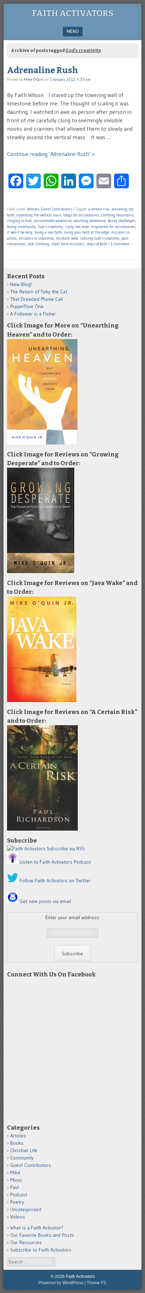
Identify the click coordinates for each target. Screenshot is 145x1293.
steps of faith (96, 243)
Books (17, 1143)
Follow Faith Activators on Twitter (55, 880)
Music (16, 1180)
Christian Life (23, 1150)
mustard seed (67, 238)
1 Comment (120, 243)
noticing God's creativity (99, 238)
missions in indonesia (36, 238)
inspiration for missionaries (113, 226)
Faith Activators (72, 13)
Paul (14, 1187)
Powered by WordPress (60, 1282)
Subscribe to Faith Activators (40, 1250)
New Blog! (21, 284)
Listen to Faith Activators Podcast (55, 862)
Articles (33, 209)
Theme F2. (97, 1282)
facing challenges (121, 220)
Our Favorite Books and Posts (42, 1235)
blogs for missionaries (81, 215)
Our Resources (26, 1242)
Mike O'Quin (34, 79)
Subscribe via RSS (66, 848)
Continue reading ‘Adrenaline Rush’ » (51, 153)
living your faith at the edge (86, 232)
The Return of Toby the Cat (38, 291)
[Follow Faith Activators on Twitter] (12, 880)
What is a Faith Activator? (36, 1227)
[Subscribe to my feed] (26, 848)
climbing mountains (117, 215)
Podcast (18, 1194)
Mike (15, 1172)
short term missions (67, 243)
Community (21, 1158)
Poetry (17, 1202)
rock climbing (38, 243)
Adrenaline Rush (42, 70)
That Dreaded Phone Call (36, 299)
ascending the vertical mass (39, 215)
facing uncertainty (21, 226)
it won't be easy (19, 232)
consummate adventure (52, 220)
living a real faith (48, 232)
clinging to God (19, 220)
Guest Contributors (56, 209)
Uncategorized (25, 1209)
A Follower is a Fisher (33, 314)
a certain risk (98, 209)
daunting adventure (90, 220)
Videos (17, 1217)
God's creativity (50, 226)
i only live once (77, 226)
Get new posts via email (45, 901)
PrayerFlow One (27, 306)
